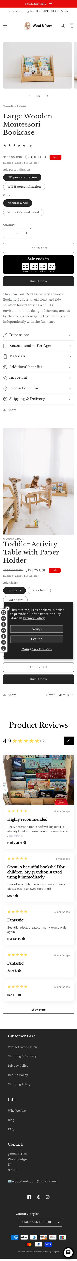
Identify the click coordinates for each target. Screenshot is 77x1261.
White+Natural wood (23, 212)
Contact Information (22, 1047)
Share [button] (12, 410)
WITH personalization (24, 186)
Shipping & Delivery (22, 1056)
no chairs (15, 590)
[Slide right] (47, 96)
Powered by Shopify (49, 1252)
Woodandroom (33, 1252)
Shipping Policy (19, 1084)
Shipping (8, 163)
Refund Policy (18, 1075)
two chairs (15, 600)
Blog (11, 1120)
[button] (5, 25)
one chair (39, 590)
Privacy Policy (34, 618)
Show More (16, 836)
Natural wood (18, 203)
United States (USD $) (36, 1222)
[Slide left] (29, 96)
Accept (37, 629)
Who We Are (17, 1110)
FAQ (11, 1129)
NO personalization (22, 177)
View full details (57, 695)
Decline (36, 639)
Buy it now (38, 281)
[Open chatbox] (68, 1252)
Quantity (9, 224)
